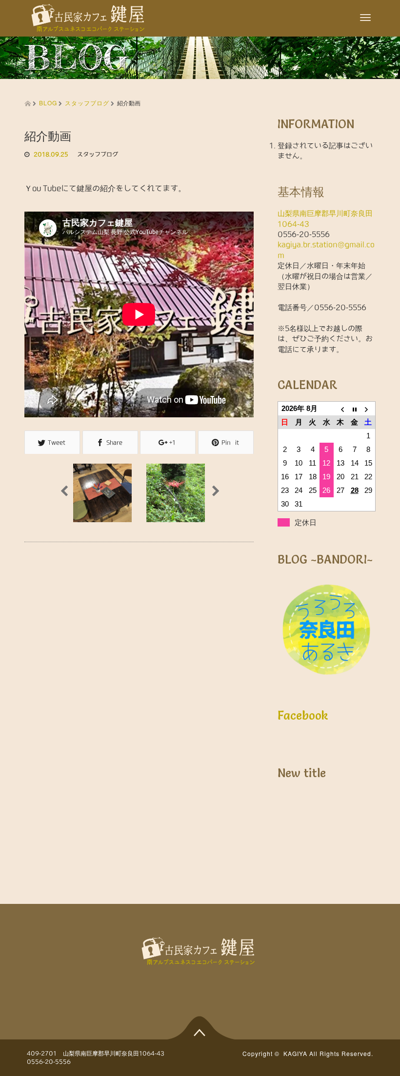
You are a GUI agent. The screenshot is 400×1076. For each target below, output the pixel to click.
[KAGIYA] (90, 14)
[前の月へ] (341, 409)
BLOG (48, 102)
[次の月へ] (368, 409)
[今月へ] (354, 409)
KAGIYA (295, 1053)
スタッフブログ (87, 102)
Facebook (303, 715)
